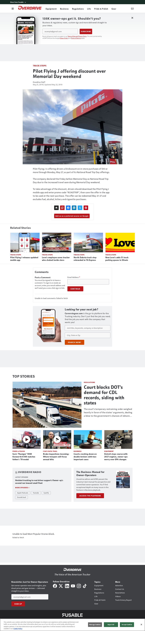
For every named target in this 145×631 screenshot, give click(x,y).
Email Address (73, 277)
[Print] (56, 207)
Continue (75, 289)
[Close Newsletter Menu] (132, 17)
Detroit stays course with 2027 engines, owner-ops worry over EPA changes (116, 457)
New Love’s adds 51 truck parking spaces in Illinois (116, 258)
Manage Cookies (95, 624)
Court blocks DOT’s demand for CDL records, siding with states (104, 395)
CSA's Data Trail (50, 451)
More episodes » (22, 488)
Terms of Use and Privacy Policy (77, 36)
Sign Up (18, 604)
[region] (72, 625)
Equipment (109, 451)
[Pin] (86, 207)
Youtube (36, 493)
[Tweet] (80, 207)
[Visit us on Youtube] (73, 585)
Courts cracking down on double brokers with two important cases (85, 457)
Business (77, 451)
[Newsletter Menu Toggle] (132, 8)
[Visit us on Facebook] (55, 585)
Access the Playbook (90, 496)
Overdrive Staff (39, 82)
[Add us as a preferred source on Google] (62, 207)
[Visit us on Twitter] (61, 585)
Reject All (111, 624)
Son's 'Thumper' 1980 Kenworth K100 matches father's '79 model (23, 457)
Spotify (46, 493)
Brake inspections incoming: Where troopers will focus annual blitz (56, 457)
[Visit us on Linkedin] (67, 585)
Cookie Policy (17, 629)
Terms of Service (76, 38)
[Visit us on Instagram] (79, 585)
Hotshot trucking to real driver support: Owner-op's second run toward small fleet (39, 481)
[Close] (141, 624)
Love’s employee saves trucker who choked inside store (56, 258)
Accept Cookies (127, 624)
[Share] (68, 207)
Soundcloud (21, 497)
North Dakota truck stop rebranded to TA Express (85, 258)
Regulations (89, 382)
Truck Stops (39, 65)
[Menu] (12, 8)
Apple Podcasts (22, 493)
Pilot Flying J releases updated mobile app (24, 258)
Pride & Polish (18, 451)
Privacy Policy (64, 38)
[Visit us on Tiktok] (85, 585)
